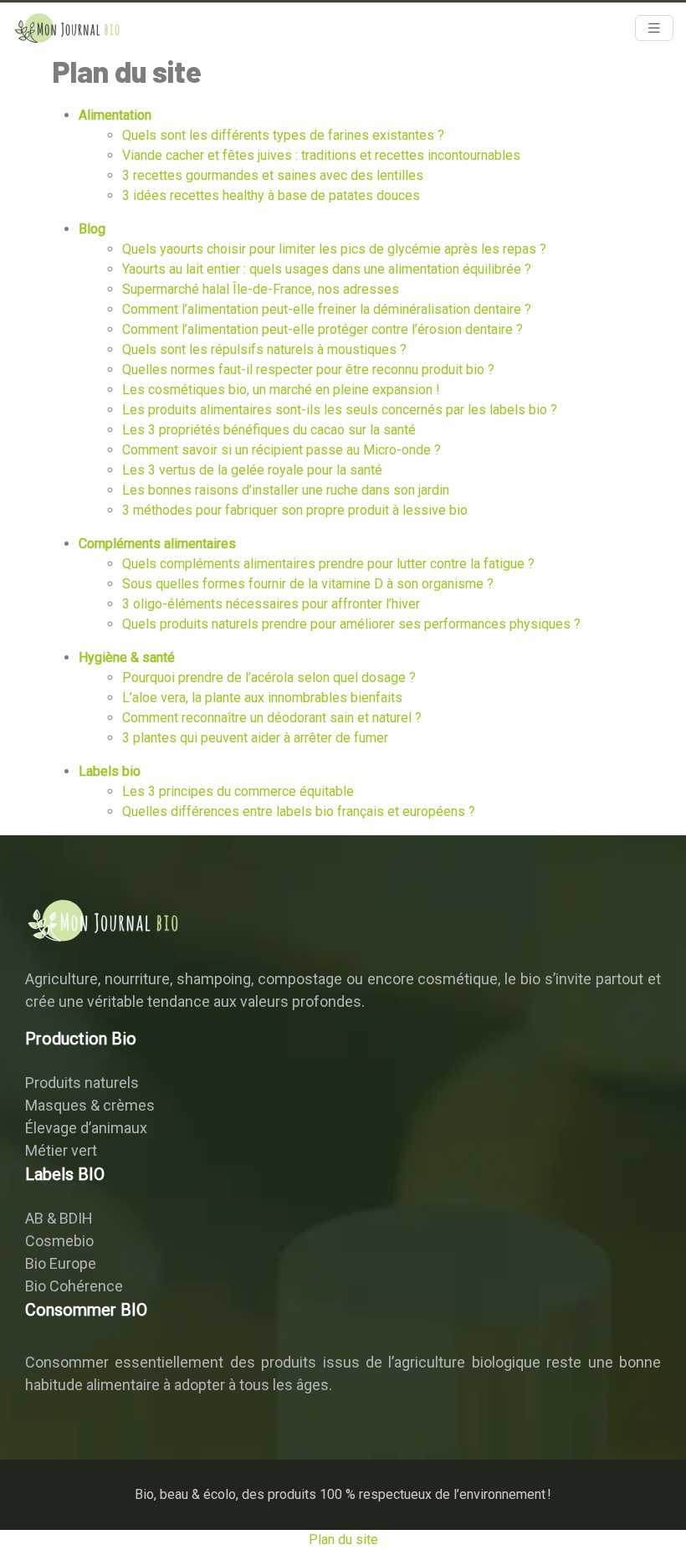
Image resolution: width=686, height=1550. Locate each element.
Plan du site (343, 1539)
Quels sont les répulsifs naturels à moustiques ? (264, 349)
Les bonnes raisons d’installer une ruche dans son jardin (285, 490)
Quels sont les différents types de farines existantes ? (283, 135)
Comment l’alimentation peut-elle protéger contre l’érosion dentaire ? (322, 329)
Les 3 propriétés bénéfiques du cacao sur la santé (269, 430)
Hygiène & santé (127, 657)
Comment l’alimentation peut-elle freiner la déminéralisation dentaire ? (326, 309)
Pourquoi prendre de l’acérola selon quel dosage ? (269, 677)
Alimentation (115, 115)
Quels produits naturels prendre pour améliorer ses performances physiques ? (351, 624)
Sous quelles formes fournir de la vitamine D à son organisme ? (308, 584)
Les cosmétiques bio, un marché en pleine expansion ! (281, 390)
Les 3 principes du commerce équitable (238, 791)
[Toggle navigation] (654, 28)
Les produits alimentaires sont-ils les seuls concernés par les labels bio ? (339, 410)
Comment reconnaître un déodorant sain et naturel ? (272, 718)
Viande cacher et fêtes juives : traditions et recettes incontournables (321, 155)
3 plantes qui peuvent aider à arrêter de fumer (255, 738)
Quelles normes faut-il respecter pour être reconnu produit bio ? (308, 369)
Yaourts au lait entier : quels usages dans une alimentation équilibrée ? (326, 269)
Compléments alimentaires (157, 544)
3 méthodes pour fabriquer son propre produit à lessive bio (295, 510)
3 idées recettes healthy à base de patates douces (271, 195)
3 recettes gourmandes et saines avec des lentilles (272, 175)
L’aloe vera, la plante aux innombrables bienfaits (262, 698)
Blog (92, 229)
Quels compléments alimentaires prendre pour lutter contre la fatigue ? (328, 564)
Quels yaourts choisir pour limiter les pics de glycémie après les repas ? (334, 249)
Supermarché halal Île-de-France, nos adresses (260, 289)
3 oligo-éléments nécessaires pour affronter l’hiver (271, 604)
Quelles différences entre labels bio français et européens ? (298, 811)
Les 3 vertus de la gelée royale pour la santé (252, 470)
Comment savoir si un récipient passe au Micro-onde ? (281, 450)
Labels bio (110, 771)
